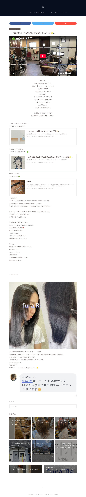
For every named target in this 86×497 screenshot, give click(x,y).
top (19, 13)
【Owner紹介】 (54, 13)
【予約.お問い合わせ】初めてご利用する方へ (35, 13)
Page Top (43, 488)
